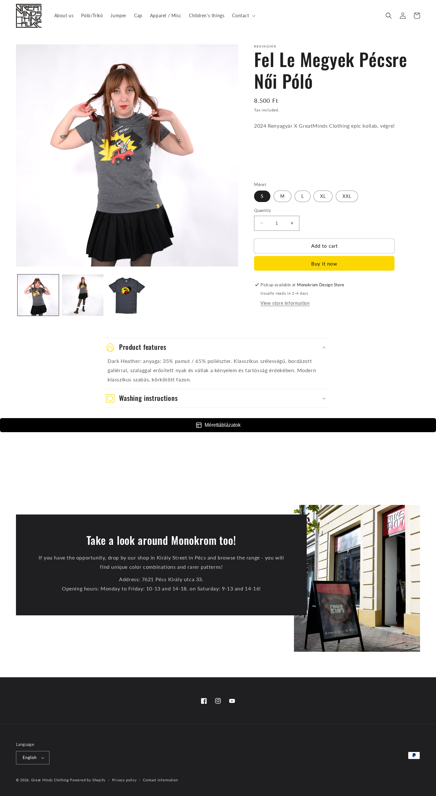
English (30, 757)
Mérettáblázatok (223, 425)
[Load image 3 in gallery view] (127, 295)
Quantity (262, 210)
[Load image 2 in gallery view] (82, 295)
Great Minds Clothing (50, 780)
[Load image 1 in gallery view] (38, 295)
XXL (346, 196)
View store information (285, 303)
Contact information (160, 780)
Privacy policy (124, 780)
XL (323, 196)
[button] (243, 15)
